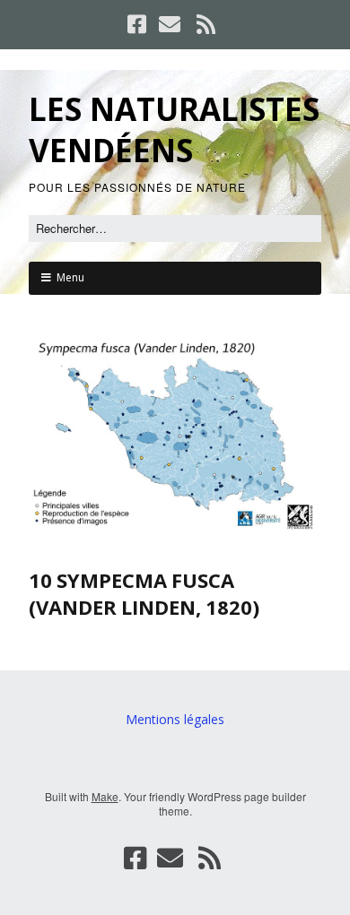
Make (105, 796)
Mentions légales (175, 719)
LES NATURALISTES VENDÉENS (174, 129)
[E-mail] (170, 24)
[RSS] (206, 24)
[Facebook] (138, 24)
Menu (70, 277)
